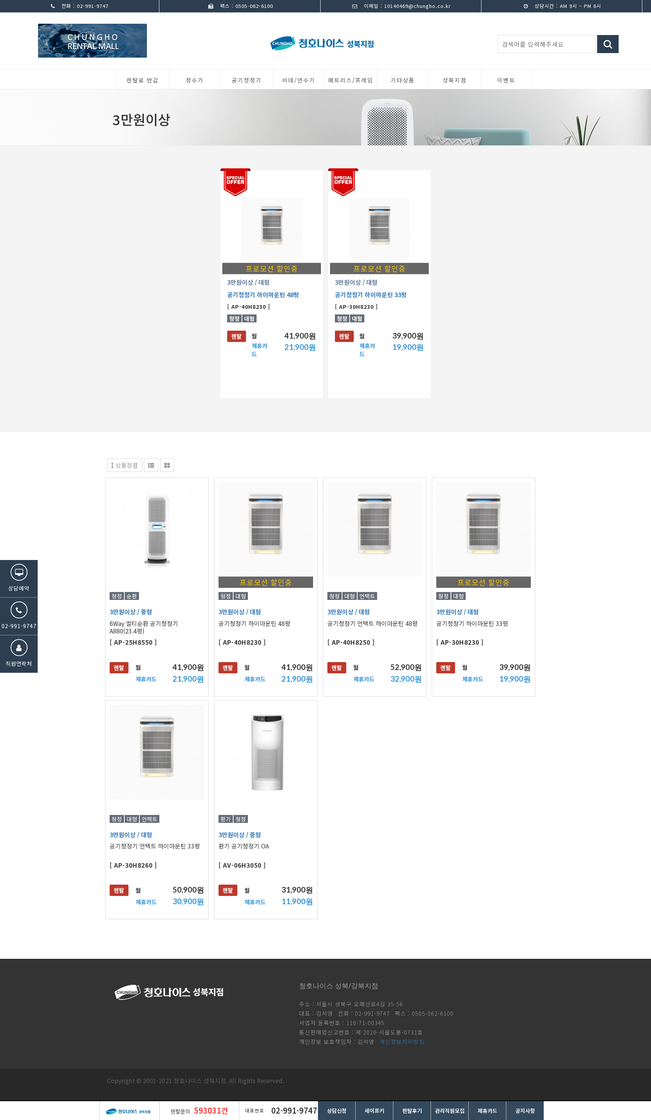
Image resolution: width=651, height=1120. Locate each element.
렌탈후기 (412, 1110)
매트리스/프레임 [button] (350, 80)
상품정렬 (126, 465)
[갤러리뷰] (167, 465)
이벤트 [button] (506, 80)
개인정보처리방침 (402, 1041)
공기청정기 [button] (247, 80)
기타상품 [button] (403, 80)
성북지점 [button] (455, 80)
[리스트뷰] (151, 465)
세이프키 (374, 1110)
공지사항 (525, 1110)
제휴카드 (487, 1110)
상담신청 (337, 1110)
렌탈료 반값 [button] (143, 80)
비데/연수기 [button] (298, 80)
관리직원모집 (450, 1110)
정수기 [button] (195, 80)
